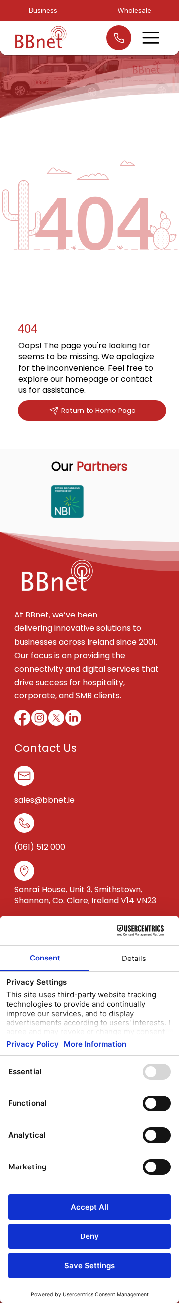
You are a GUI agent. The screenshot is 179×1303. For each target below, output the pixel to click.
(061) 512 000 (39, 847)
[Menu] (151, 37)
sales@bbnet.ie (44, 800)
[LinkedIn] (73, 718)
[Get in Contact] (118, 37)
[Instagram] (39, 718)
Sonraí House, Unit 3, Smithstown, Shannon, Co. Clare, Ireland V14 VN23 (85, 895)
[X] (56, 718)
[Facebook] (22, 718)
